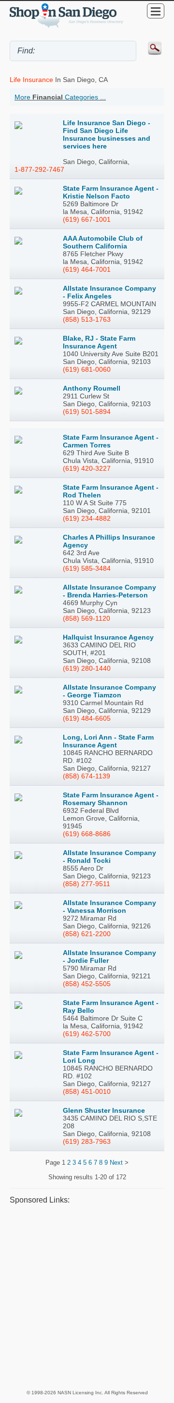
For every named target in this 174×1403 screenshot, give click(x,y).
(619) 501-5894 (87, 411)
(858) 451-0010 (87, 1091)
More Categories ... (60, 97)
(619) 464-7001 (87, 269)
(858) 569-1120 (86, 618)
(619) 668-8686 (87, 834)
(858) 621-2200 (87, 934)
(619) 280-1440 (87, 668)
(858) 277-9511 (86, 884)
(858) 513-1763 (87, 319)
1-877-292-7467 (39, 169)
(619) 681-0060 (87, 369)
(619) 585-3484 (87, 568)
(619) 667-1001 (87, 219)
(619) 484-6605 (87, 718)
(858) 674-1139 (86, 776)
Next (116, 1162)
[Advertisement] (87, 1296)
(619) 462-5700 (87, 1034)
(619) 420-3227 (87, 468)
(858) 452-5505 (87, 984)
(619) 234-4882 (87, 518)
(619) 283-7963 (87, 1141)
